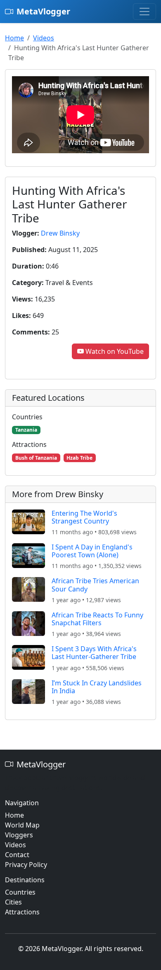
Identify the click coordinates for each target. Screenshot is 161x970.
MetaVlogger (43, 11)
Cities (13, 902)
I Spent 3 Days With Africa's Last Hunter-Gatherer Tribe (94, 652)
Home (14, 37)
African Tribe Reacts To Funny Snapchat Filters (97, 618)
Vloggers (19, 834)
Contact (17, 854)
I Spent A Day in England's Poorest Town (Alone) (92, 550)
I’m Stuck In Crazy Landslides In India (97, 686)
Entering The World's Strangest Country (84, 517)
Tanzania (26, 429)
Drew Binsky (60, 233)
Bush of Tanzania (36, 457)
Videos (43, 37)
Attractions (22, 911)
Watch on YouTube (114, 351)
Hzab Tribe (79, 457)
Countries (20, 892)
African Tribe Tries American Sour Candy (95, 584)
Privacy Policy (26, 864)
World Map (22, 825)
